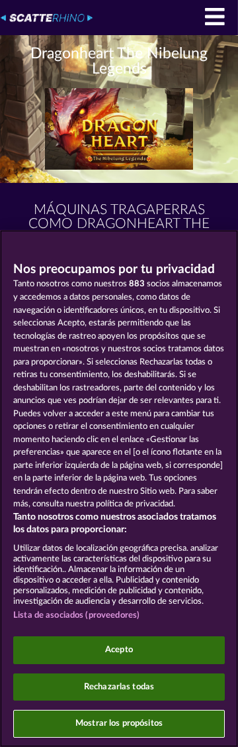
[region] (119, 488)
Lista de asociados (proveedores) (76, 615)
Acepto (119, 650)
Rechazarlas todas (119, 687)
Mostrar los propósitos (119, 723)
